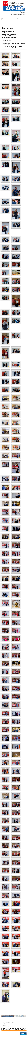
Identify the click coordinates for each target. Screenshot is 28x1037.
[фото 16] (16, 136)
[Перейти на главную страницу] (13, 3)
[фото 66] (16, 397)
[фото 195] (5, 944)
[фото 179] (5, 878)
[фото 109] (5, 586)
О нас (3, 1023)
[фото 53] (5, 338)
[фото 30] (16, 213)
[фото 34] (16, 239)
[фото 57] (5, 364)
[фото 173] (5, 853)
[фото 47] (5, 297)
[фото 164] (16, 812)
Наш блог (4, 1025)
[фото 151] (5, 762)
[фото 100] (16, 545)
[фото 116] (16, 613)
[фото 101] (5, 553)
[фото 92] (16, 511)
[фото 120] (16, 630)
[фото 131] (5, 680)
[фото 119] (5, 630)
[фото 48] (16, 300)
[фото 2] (16, 55)
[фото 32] (16, 224)
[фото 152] (16, 762)
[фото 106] (16, 569)
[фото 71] (5, 422)
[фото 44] (16, 281)
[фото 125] (5, 655)
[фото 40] (16, 264)
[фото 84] (16, 478)
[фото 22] (16, 167)
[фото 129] (5, 671)
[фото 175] (5, 862)
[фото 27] (5, 201)
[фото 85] (5, 487)
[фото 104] (16, 561)
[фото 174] (16, 853)
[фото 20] (16, 155)
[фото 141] (5, 721)
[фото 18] (16, 147)
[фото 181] (5, 886)
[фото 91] (5, 511)
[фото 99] (5, 545)
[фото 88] (16, 495)
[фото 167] (5, 829)
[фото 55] (5, 353)
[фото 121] (5, 638)
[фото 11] (5, 109)
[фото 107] (5, 578)
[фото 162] (16, 804)
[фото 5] (5, 72)
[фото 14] (16, 118)
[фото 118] (16, 622)
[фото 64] (16, 389)
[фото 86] (16, 487)
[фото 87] (5, 495)
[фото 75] (5, 439)
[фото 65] (5, 397)
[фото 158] (16, 787)
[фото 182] (16, 886)
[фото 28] (16, 201)
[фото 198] (16, 953)
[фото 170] (16, 837)
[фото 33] (5, 239)
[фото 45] (5, 289)
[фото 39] (5, 264)
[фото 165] (5, 820)
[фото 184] (16, 895)
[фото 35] (5, 247)
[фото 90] (16, 503)
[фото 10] (16, 101)
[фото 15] (5, 132)
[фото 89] (5, 503)
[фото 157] (5, 787)
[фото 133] (5, 688)
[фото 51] (5, 323)
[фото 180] (16, 878)
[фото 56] (16, 350)
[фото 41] (5, 272)
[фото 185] (5, 903)
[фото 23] (5, 178)
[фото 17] (5, 147)
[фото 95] (5, 528)
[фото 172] (16, 845)
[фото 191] (5, 928)
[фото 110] (16, 586)
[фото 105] (5, 569)
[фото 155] (5, 779)
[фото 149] (5, 754)
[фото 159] (5, 795)
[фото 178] (16, 870)
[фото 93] (5, 520)
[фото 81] (5, 464)
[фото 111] (5, 594)
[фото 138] (16, 704)
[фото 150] (16, 754)
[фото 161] (5, 804)
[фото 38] (16, 256)
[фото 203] (5, 984)
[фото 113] (5, 603)
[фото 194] (16, 936)
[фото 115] (5, 613)
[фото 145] (5, 738)
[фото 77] (5, 447)
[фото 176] (16, 862)
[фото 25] (5, 187)
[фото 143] (5, 729)
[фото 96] (16, 528)
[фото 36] (16, 247)
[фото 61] (5, 381)
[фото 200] (16, 961)
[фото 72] (16, 422)
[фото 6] (16, 75)
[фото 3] (5, 63)
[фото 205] (5, 995)
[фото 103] (5, 561)
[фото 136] (16, 696)
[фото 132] (16, 680)
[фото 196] (16, 944)
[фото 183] (5, 895)
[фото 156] (16, 779)
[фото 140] (16, 713)
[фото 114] (16, 604)
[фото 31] (5, 228)
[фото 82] (16, 467)
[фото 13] (5, 121)
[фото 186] (16, 903)
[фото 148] (16, 746)
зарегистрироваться (20, 14)
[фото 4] (16, 63)
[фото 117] (5, 622)
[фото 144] (16, 729)
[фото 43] (5, 281)
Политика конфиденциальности (9, 1026)
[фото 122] (16, 638)
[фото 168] (16, 829)
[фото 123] (5, 646)
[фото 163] (5, 812)
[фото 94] (16, 520)
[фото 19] (5, 155)
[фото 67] (5, 406)
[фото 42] (16, 272)
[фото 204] (16, 984)
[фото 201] (5, 972)
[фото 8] (16, 90)
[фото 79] (5, 455)
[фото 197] (5, 953)
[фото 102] (16, 553)
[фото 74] (16, 431)
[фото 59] (5, 373)
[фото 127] (5, 663)
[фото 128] (16, 663)
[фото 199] (5, 961)
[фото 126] (16, 655)
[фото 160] (16, 795)
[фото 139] (5, 713)
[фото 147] (5, 746)
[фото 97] (5, 536)
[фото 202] (16, 969)
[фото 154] (16, 771)
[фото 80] (16, 455)
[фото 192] (16, 928)
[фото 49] (5, 312)
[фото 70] (16, 414)
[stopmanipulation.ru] (20, 1016)
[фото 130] (16, 671)
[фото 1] (5, 55)
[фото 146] (16, 738)
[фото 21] (5, 164)
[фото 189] (5, 920)
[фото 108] (16, 578)
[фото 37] (5, 256)
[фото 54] (16, 335)
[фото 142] (16, 721)
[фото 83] (5, 478)
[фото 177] (5, 870)
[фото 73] (5, 431)
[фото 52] (16, 320)
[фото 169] (5, 837)
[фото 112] (16, 594)
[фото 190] (16, 920)
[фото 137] (5, 704)
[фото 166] (16, 820)
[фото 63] (5, 389)
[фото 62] (16, 381)
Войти (12, 14)
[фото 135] (5, 696)
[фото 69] (5, 414)
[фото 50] (16, 312)
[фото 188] (16, 911)
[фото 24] (16, 178)
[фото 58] (16, 364)
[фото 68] (16, 406)
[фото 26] (16, 190)
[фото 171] (5, 845)
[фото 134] (16, 688)
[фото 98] (16, 536)
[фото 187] (5, 911)
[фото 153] (5, 771)
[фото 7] (5, 86)
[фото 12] (16, 109)
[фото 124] (16, 646)
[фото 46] (16, 289)
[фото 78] (16, 447)
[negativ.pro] (7, 1016)
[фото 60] (16, 373)
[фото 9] (5, 101)
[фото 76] (16, 439)
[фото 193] (5, 936)
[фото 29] (5, 210)
